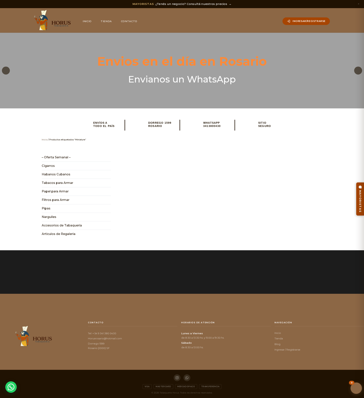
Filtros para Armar (55, 200)
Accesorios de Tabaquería (62, 225)
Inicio (87, 21)
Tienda (106, 21)
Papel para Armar (55, 191)
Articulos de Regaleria (58, 234)
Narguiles (49, 217)
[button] (6, 71)
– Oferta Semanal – (56, 157)
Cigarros (48, 166)
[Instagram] (177, 377)
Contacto (129, 21)
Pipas (46, 208)
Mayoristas (360, 201)
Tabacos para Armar (57, 183)
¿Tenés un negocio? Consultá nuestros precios (182, 4)
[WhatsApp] (187, 377)
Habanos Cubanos (56, 174)
